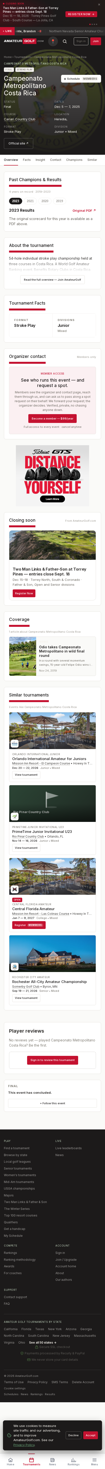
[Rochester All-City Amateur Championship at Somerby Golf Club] (52, 953)
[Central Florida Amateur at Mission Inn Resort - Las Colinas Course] (52, 876)
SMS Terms (60, 1382)
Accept (90, 1435)
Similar (92, 160)
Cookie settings (15, 1388)
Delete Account (83, 1382)
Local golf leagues (17, 1161)
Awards (9, 1266)
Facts (27, 160)
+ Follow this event (52, 1103)
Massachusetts (85, 1335)
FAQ (7, 1303)
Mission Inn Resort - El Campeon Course (41, 763)
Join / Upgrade (66, 1259)
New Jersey (61, 1335)
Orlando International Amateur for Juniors (49, 758)
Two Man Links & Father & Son (25, 1202)
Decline (73, 1435)
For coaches (13, 1273)
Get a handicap (14, 1229)
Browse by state (15, 1155)
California (11, 1329)
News (59, 1155)
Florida (26, 1329)
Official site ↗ (19, 143)
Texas (39, 1329)
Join (96, 41)
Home (8, 57)
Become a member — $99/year (52, 418)
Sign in (81, 41)
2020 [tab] (45, 201)
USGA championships (19, 1188)
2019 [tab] (59, 201)
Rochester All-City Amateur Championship (49, 981)
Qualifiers (11, 1222)
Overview (11, 160)
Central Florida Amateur (33, 908)
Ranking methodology (20, 1259)
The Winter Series (17, 1209)
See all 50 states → (42, 1342)
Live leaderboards (68, 1148)
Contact (55, 160)
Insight (40, 160)
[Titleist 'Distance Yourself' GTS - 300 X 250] (52, 475)
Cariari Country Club (19, 119)
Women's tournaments (20, 1175)
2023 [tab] (15, 201)
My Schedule (13, 1235)
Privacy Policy (38, 1382)
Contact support (15, 1297)
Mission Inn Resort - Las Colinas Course (40, 914)
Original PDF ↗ (84, 210)
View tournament (26, 774)
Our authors (63, 1279)
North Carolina (14, 1335)
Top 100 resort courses (20, 1215)
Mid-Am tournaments (19, 1182)
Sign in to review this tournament (53, 1060)
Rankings (10, 1253)
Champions (74, 160)
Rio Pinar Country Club (28, 836)
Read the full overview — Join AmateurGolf (52, 279)
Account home (65, 1266)
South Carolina (38, 1335)
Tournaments (23, 57)
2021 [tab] (30, 201)
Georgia (86, 1329)
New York (55, 1329)
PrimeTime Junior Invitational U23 (42, 831)
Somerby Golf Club (26, 986)
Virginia (9, 1342)
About (59, 1273)
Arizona (71, 1329)
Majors (9, 1195)
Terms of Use (14, 1382)
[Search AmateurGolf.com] (65, 41)
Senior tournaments (18, 1168)
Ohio (21, 1342)
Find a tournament (17, 1148)
